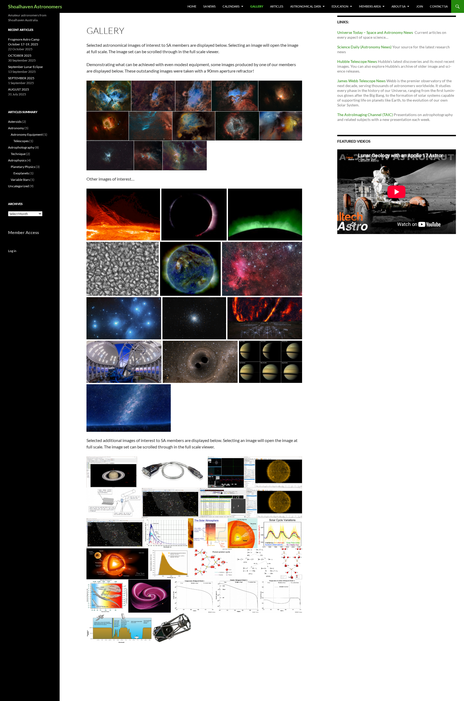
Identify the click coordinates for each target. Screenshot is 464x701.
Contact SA (439, 6)
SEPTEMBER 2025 (21, 78)
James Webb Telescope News (361, 80)
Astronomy (16, 128)
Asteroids (14, 122)
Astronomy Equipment (27, 134)
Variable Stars (20, 180)
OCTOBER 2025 (19, 55)
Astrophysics (17, 160)
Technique (18, 154)
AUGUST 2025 (18, 89)
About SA (398, 6)
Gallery (256, 6)
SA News (209, 6)
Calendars (231, 6)
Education (340, 6)
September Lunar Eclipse (25, 67)
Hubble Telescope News (357, 61)
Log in (12, 251)
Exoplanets (21, 173)
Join (419, 6)
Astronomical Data (305, 6)
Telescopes (21, 141)
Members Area (370, 6)
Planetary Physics (23, 167)
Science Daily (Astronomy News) (364, 47)
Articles (276, 6)
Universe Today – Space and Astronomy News (376, 32)
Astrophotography (21, 147)
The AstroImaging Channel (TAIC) (365, 114)
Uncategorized (18, 186)
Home (191, 6)
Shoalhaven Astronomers (35, 6)
